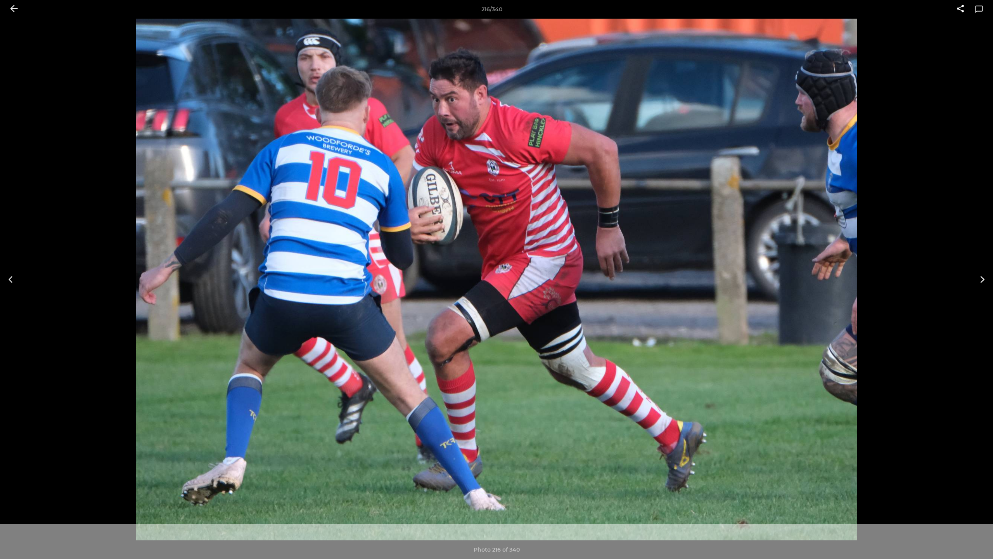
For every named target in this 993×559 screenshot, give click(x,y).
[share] (960, 9)
